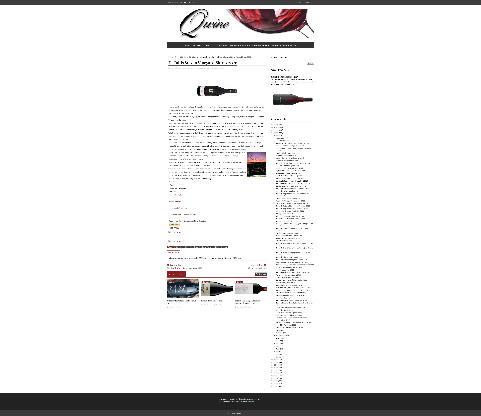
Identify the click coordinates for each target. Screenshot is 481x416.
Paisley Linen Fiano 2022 (285, 214)
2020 (276, 362)
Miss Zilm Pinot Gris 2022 (286, 325)
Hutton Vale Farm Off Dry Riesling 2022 (291, 280)
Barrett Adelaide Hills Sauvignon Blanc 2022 (293, 322)
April (278, 349)
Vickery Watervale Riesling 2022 (288, 275)
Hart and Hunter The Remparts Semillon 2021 (294, 183)
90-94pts (192, 57)
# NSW (216, 247)
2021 (276, 359)
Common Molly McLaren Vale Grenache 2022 (294, 288)
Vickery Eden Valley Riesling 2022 (289, 277)
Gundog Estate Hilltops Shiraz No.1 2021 (291, 186)
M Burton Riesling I (283, 298)
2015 (276, 376)
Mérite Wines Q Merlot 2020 (287, 283)
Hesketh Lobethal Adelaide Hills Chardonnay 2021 (293, 229)
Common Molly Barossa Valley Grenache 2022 (294, 290)
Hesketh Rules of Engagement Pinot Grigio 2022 (293, 253)
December (280, 138)
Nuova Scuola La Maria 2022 (287, 155)
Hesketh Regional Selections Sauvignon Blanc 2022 (294, 244)
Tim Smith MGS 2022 (284, 241)
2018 (276, 368)
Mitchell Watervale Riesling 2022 (289, 176)
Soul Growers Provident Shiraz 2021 (290, 315)
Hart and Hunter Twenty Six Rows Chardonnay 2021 (294, 304)
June (278, 343)
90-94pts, (201, 68)
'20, (189, 68)
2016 (276, 373)
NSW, (217, 68)
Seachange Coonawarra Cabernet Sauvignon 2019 (294, 149)
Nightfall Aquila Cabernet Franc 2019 (290, 171)
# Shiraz (224, 247)
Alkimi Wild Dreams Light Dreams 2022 (291, 313)
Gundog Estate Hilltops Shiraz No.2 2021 (292, 181)
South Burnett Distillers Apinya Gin (290, 168)
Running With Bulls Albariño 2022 (289, 327)
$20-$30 (206, 282)
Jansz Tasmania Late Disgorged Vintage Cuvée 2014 (294, 225)
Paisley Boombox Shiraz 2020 (288, 198)
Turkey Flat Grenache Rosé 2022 (289, 173)
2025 (276, 127)
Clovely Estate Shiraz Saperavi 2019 (290, 158)
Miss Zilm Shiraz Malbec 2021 (287, 191)
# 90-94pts (194, 247)
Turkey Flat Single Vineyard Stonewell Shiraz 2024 (247, 301)
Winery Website (174, 201)
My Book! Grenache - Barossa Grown (249, 45)
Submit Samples (193, 45)
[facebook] (194, 2)
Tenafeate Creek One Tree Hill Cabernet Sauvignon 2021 (291, 319)
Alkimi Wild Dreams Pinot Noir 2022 (290, 211)
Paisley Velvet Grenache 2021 (287, 233)
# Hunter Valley (206, 247)
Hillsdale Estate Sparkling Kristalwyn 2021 (293, 163)
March (279, 351)
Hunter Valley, (210, 68)
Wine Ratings (220, 45)
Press (208, 45)
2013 (276, 381)
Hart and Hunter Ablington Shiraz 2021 (291, 260)
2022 (276, 135)
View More (262, 274)
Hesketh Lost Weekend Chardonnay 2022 (292, 219)
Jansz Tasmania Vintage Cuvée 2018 (290, 216)
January (279, 357)
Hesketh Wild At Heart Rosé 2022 (289, 257)
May (278, 346)
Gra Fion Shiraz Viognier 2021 (287, 166)
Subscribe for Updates (284, 45)
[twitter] (185, 2)
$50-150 (183, 57)
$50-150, (194, 68)
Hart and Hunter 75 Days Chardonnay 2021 (293, 272)
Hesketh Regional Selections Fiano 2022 (292, 208)
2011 (275, 386)
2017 (276, 370)
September (280, 335)
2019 (276, 365)
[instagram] (181, 2)
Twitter (180, 214)
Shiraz (219, 57)
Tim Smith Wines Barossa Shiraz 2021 (291, 293)
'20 (176, 57)
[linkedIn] (189, 2)
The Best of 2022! (282, 141)
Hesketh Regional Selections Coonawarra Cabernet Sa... (292, 195)
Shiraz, (221, 68)
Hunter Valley (203, 57)
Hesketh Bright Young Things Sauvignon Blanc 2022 (294, 249)
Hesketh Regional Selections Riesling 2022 (293, 206)
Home (298, 2)
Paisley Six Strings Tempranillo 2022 (290, 201)
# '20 (176, 247)
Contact (308, 2)
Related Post (176, 274)
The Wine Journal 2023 (285, 270)
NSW (213, 57)
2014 (276, 378)
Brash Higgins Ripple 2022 (286, 221)
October (279, 333)
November (280, 330)
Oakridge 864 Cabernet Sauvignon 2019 (291, 262)
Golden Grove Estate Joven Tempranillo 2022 (294, 143)
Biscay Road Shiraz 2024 (212, 300)
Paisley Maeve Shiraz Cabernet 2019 (290, 178)
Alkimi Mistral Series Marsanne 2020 (290, 308)
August (279, 338)
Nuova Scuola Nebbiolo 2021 (287, 161)
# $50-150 (184, 247)
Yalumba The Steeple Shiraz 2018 (289, 236)
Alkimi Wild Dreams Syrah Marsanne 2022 (293, 203)
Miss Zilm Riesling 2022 (285, 310)
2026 (276, 125)
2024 (276, 130)
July (278, 341)
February (280, 354)
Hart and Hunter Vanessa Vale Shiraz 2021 (292, 189)
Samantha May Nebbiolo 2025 (284, 76)
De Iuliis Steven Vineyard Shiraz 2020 (290, 295)
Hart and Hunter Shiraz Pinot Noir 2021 (291, 300)
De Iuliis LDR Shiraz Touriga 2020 (289, 285)
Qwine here (184, 208)
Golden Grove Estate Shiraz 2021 (289, 238)
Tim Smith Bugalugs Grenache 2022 (290, 267)
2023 (276, 133)
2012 (276, 384)
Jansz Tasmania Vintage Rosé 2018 (290, 146)
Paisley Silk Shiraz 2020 (285, 153)
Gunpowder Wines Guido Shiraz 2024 (181, 301)
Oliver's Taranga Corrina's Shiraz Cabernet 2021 (295, 265)
